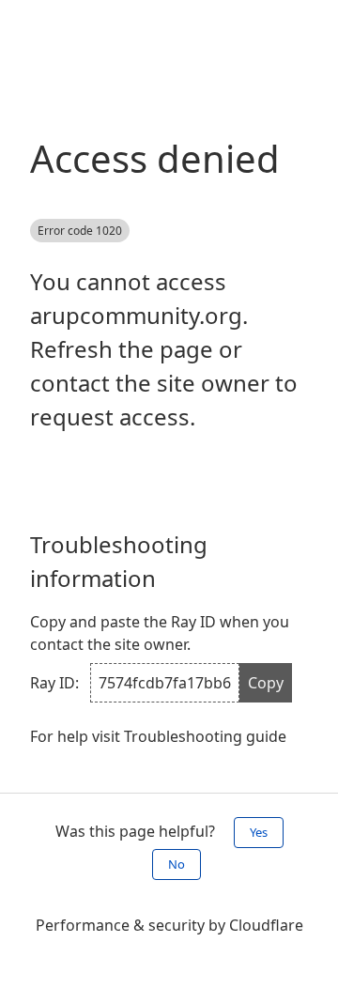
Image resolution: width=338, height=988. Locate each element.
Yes (259, 832)
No (176, 864)
